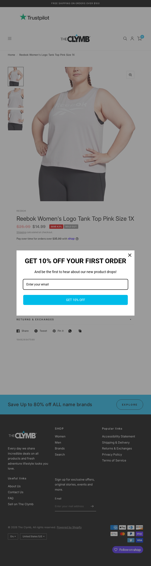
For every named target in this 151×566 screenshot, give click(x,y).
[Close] (129, 255)
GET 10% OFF (75, 300)
